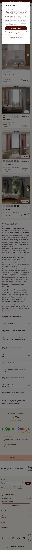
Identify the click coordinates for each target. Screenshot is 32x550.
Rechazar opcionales (16, 33)
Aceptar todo (16, 28)
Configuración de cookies (16, 37)
